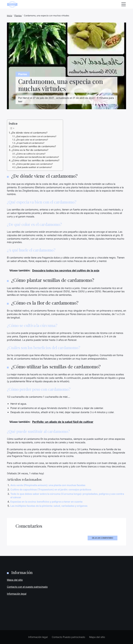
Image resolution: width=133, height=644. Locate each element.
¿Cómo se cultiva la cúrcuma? (30, 153)
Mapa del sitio (15, 579)
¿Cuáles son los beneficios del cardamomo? (37, 157)
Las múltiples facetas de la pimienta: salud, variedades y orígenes (48, 505)
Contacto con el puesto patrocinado (27, 586)
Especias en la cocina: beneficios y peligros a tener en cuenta (46, 501)
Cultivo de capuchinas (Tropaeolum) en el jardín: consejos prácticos (50, 489)
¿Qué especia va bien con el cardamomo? (36, 136)
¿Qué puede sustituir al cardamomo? (34, 167)
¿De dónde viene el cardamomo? (29, 132)
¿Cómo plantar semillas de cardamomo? (33, 146)
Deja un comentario (102, 538)
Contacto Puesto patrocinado (68, 637)
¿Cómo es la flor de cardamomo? (30, 150)
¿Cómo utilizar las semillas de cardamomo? (35, 160)
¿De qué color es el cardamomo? (32, 139)
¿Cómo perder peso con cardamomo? (34, 164)
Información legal (16, 593)
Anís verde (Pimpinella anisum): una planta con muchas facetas (47, 485)
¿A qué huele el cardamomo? (30, 143)
